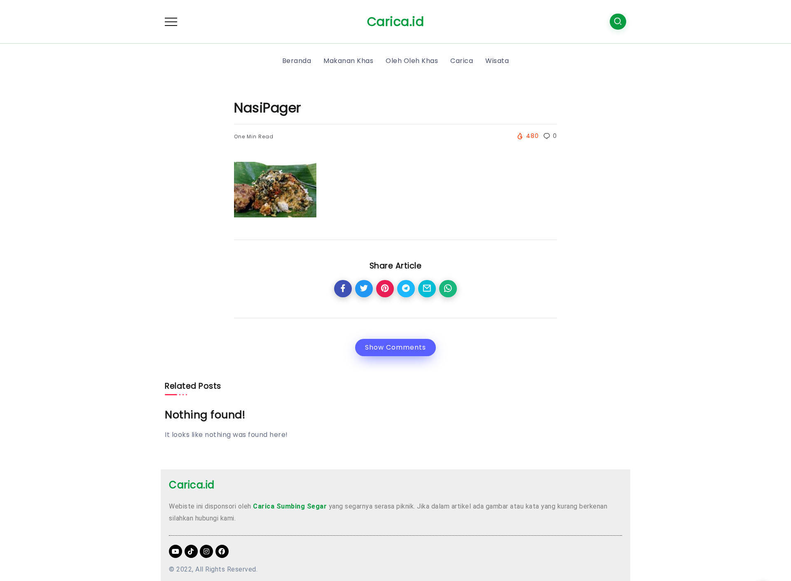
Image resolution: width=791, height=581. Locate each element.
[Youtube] (175, 551)
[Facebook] (222, 551)
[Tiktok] (191, 551)
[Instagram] (206, 551)
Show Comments (395, 347)
